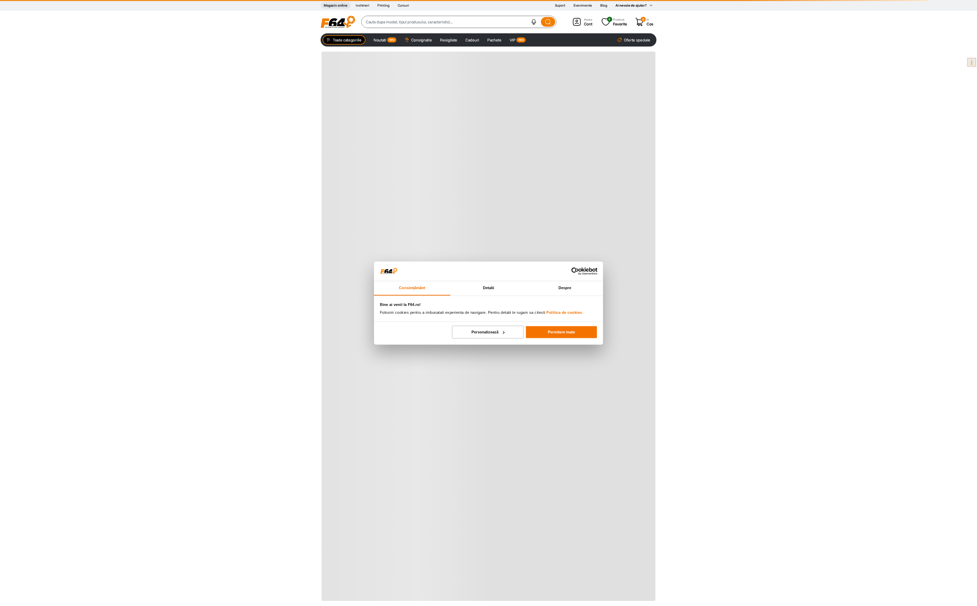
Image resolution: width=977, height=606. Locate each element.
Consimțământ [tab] (412, 288)
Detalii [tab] (488, 288)
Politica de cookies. (564, 313)
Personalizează (484, 332)
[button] (534, 22)
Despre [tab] (564, 288)
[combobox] (458, 22)
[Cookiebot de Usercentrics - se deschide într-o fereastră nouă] (575, 271)
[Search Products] (548, 22)
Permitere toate (561, 332)
